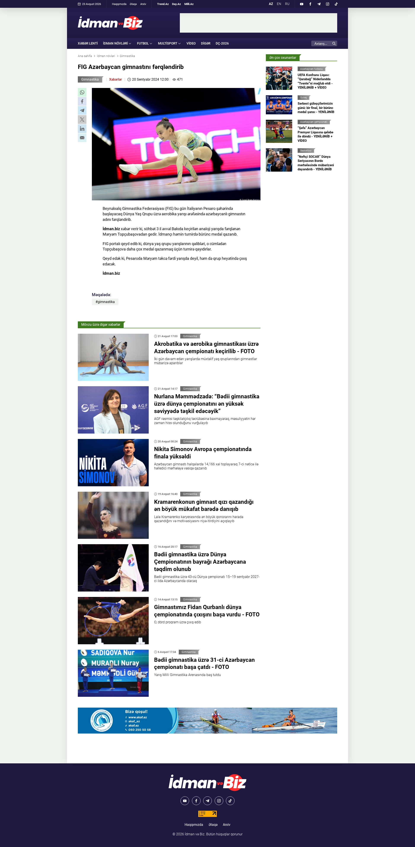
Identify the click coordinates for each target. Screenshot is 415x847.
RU (287, 4)
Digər (205, 43)
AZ (271, 4)
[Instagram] (327, 4)
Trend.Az (163, 4)
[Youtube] (301, 4)
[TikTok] (336, 4)
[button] (82, 92)
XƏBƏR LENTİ (88, 43)
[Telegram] (319, 4)
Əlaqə (133, 4)
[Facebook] (310, 4)
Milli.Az (189, 4)
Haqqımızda (119, 4)
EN (279, 4)
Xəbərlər (115, 79)
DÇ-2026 (222, 43)
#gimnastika (105, 302)
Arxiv (143, 4)
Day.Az (176, 4)
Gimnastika (90, 79)
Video (191, 43)
